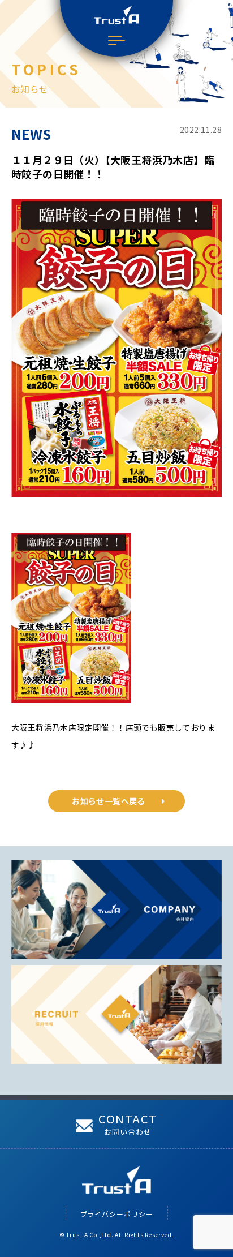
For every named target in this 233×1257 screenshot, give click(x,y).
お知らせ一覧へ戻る (108, 800)
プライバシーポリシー (116, 1214)
